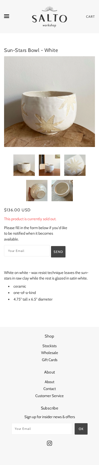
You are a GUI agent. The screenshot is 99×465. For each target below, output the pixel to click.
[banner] (50, 16)
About (49, 382)
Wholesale (49, 352)
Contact (49, 388)
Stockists (49, 346)
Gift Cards (49, 360)
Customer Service (49, 396)
